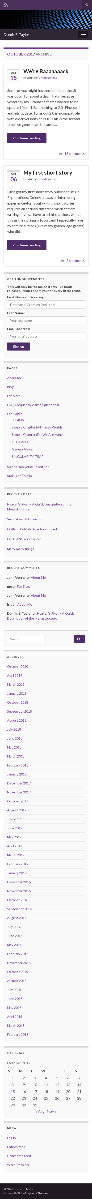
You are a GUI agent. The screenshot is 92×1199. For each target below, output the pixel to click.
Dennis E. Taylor (16, 34)
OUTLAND (20, 442)
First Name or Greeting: (26, 297)
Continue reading (27, 138)
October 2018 (17, 702)
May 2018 (14, 747)
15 (13, 1091)
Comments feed (19, 1156)
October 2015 (17, 972)
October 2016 (17, 900)
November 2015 (19, 963)
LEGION (18, 420)
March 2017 (16, 855)
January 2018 (17, 774)
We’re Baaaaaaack (45, 71)
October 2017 (17, 801)
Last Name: (16, 313)
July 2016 (14, 927)
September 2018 (19, 711)
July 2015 (14, 990)
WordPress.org (18, 1165)
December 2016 (19, 882)
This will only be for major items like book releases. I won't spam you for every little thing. (44, 289)
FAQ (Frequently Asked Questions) (33, 405)
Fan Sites (14, 396)
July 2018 (14, 729)
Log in (11, 1138)
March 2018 (16, 756)
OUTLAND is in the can (24, 539)
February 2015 (17, 1034)
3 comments (75, 261)
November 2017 (19, 792)
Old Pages (14, 414)
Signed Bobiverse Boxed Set (28, 467)
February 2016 (17, 954)
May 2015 (14, 1008)
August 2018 (16, 720)
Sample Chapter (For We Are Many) (37, 434)
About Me (14, 378)
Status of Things (19, 476)
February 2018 (17, 765)
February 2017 (17, 864)
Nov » (51, 1111)
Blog (10, 387)
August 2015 (16, 981)
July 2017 (14, 819)
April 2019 (14, 675)
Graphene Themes (36, 1193)
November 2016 (19, 891)
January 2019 (17, 693)
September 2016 (19, 909)
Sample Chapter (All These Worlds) (37, 427)
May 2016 (14, 945)
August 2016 (16, 918)
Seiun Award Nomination (25, 519)
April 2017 (14, 846)
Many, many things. (21, 549)
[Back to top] (81, 1188)
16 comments (74, 154)
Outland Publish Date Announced (32, 529)
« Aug (40, 1111)
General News (22, 449)
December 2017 (19, 783)
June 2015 (14, 999)
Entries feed (16, 1147)
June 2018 (14, 738)
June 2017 (14, 828)
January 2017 (17, 873)
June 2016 (14, 936)
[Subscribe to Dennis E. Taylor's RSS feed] (6, 3)
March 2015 (16, 1025)
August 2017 (16, 810)
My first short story (47, 172)
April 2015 (14, 1017)
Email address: (18, 329)
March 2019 (16, 684)
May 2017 (14, 837)
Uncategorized (47, 77)
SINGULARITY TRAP (28, 456)
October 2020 (17, 666)
